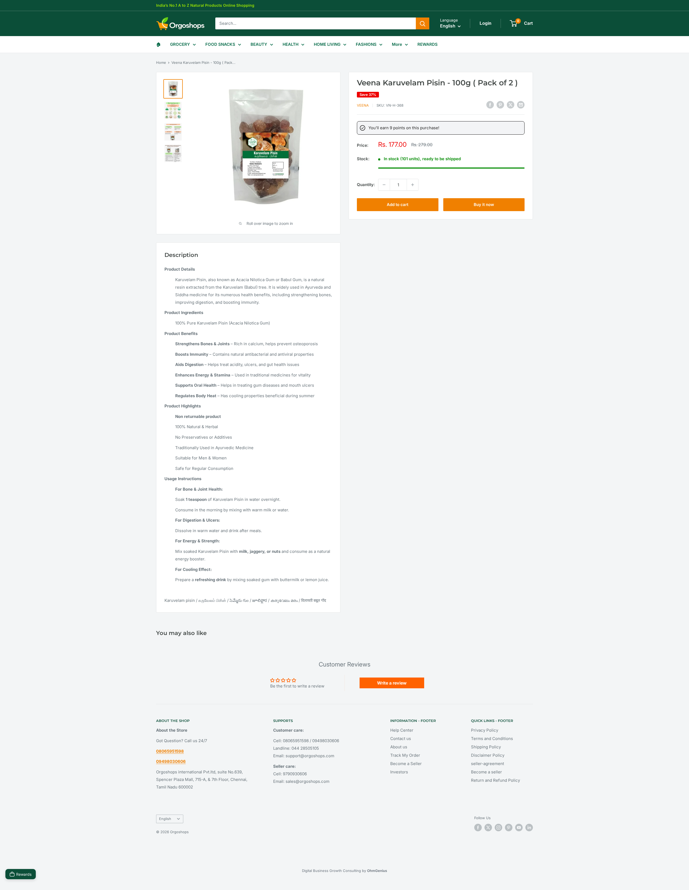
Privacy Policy (484, 730)
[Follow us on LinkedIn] (529, 827)
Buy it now (484, 204)
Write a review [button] (392, 683)
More (397, 44)
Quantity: (366, 184)
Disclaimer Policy (487, 755)
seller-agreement (487, 763)
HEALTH (290, 44)
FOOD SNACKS (220, 44)
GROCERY (180, 44)
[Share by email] (521, 105)
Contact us (400, 738)
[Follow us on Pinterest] (508, 827)
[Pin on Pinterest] (500, 105)
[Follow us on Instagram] (498, 827)
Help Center (401, 730)
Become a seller (486, 771)
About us (398, 746)
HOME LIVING (327, 44)
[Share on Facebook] (490, 105)
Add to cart (397, 204)
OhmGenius (377, 870)
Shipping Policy (486, 746)
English (165, 819)
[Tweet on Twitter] (510, 105)
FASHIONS (366, 44)
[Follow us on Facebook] (478, 827)
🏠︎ (158, 44)
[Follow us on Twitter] (488, 827)
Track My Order (405, 755)
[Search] (422, 23)
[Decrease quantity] (384, 184)
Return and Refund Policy (495, 780)
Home (161, 62)
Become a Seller (406, 763)
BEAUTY (259, 44)
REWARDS (427, 44)
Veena (363, 105)
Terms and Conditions (492, 738)
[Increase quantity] (412, 184)
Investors (399, 771)
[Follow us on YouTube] (519, 827)
